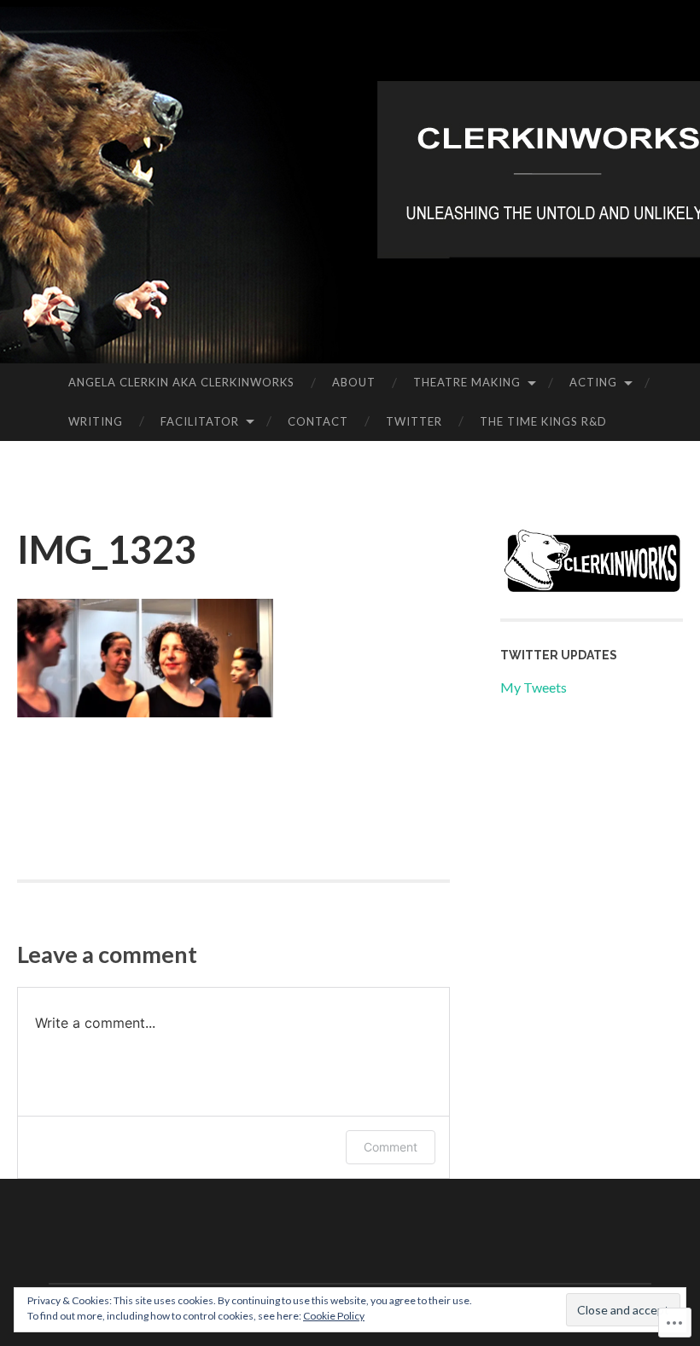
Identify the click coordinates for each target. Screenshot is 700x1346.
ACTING (593, 382)
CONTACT (318, 421)
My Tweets (533, 687)
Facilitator (199, 421)
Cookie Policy (334, 1315)
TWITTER (414, 421)
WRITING (95, 421)
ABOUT (354, 382)
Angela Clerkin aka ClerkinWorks (181, 382)
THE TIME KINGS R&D (543, 421)
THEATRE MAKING (467, 382)
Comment (390, 1147)
